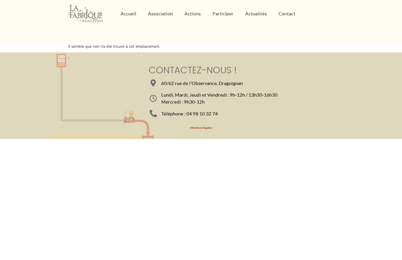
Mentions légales (201, 127)
